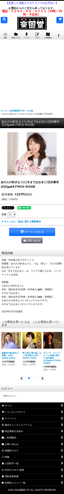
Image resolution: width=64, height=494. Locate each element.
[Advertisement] (32, 73)
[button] (4, 20)
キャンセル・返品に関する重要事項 (22, 221)
